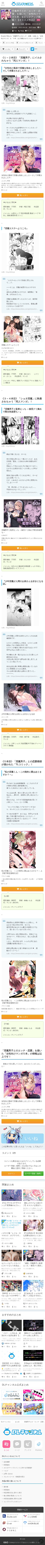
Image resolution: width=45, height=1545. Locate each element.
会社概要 (7, 1462)
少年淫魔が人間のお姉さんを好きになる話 (18, 714)
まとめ (17, 1422)
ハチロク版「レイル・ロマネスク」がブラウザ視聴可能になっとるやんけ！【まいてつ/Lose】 (11, 1236)
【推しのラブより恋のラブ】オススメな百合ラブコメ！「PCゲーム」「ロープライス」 (33, 1206)
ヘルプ (6, 1471)
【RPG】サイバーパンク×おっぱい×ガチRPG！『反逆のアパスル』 (11, 1295)
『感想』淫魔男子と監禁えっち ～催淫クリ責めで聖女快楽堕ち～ (33, 1265)
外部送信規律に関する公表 (13, 1499)
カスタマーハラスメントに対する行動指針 (18, 1468)
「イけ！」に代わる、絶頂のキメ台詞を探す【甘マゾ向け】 (11, 1335)
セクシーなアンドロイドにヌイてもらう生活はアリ (11, 1265)
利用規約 (7, 1465)
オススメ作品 (10, 43)
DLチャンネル (23, 4)
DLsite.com (12, 1516)
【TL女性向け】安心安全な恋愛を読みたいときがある (33, 1235)
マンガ (29, 31)
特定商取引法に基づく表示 (13, 1493)
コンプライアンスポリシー (13, 1502)
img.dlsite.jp (10, 103)
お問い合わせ (8, 1474)
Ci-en (13, 1523)
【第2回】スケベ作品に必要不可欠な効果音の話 (11, 1364)
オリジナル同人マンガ (26, 43)
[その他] (36, 49)
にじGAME (34, 1516)
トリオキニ (12, 1529)
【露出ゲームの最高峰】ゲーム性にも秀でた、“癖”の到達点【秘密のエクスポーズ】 (32, 1336)
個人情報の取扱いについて (13, 1496)
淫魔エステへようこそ (10, 345)
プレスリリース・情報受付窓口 (14, 1477)
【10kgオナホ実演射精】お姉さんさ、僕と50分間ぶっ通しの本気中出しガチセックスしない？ (33, 1366)
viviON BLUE (34, 1523)
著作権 (6, 1487)
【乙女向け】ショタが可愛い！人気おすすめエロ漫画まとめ (32, 1295)
